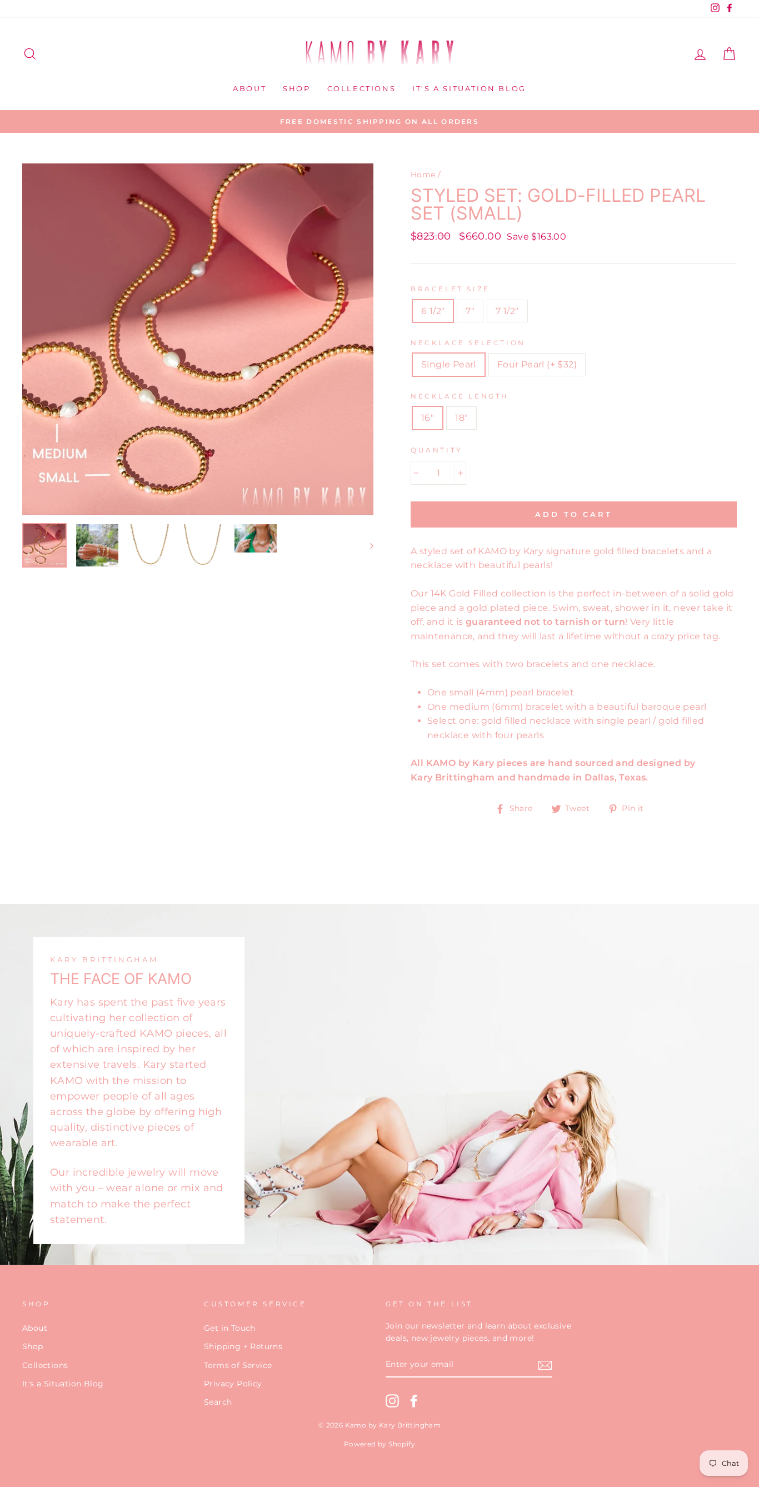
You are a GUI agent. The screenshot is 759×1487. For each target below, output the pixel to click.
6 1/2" (433, 311)
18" (461, 417)
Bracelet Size (450, 289)
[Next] (366, 545)
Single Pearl (448, 364)
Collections (361, 88)
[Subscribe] (545, 1365)
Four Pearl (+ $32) (537, 364)
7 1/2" (507, 311)
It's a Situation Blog (469, 88)
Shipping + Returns (243, 1346)
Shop (296, 88)
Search (218, 1402)
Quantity (437, 450)
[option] (379, 122)
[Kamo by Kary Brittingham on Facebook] (414, 1401)
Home (423, 174)
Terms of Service (238, 1365)
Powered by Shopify (379, 1444)
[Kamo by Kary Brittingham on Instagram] (392, 1401)
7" (470, 311)
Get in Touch (230, 1328)
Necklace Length (460, 396)
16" (427, 417)
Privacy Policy (233, 1383)
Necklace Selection (468, 343)
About (249, 88)
